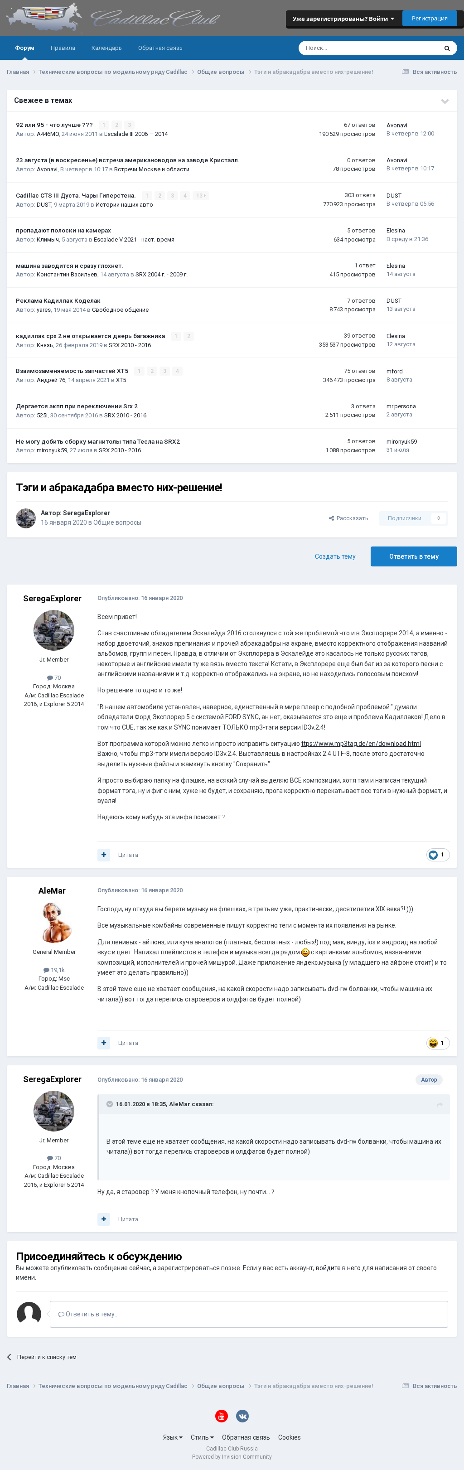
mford (395, 371)
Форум (24, 47)
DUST (44, 204)
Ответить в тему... (91, 1314)
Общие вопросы (117, 522)
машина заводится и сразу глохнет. (69, 265)
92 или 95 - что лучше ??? (55, 124)
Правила (63, 47)
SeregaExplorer (86, 513)
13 (200, 196)
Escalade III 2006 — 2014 (136, 134)
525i (42, 415)
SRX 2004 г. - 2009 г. (161, 274)
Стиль (200, 1437)
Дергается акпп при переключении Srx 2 (77, 406)
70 (57, 677)
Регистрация (430, 18)
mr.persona (401, 406)
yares (44, 309)
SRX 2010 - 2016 (130, 345)
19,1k (57, 970)
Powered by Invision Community (232, 1457)
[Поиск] (447, 48)
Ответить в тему (414, 556)
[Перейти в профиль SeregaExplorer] (26, 518)
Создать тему (335, 556)
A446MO (48, 134)
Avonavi (397, 125)
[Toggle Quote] (110, 1103)
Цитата (128, 854)
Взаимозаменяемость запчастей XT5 (73, 370)
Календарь (107, 47)
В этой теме (409, 48)
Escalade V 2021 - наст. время (134, 239)
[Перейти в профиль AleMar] (54, 922)
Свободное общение (120, 309)
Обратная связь (160, 47)
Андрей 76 (51, 380)
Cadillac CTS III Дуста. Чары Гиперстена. (76, 195)
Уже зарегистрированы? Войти (342, 19)
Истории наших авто (124, 204)
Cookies (289, 1437)
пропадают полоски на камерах (63, 230)
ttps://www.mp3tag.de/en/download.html (361, 743)
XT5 (121, 380)
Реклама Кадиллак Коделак (58, 300)
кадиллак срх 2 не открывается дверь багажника (91, 335)
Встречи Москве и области (151, 169)
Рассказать (351, 518)
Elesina (396, 230)
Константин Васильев (67, 274)
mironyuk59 (52, 450)
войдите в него (338, 1268)
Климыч (48, 239)
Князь (45, 345)
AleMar (52, 890)
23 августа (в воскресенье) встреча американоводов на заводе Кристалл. (128, 160)
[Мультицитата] (103, 855)
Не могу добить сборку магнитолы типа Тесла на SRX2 (98, 441)
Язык (171, 1437)
